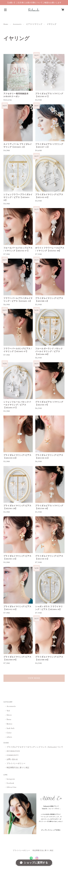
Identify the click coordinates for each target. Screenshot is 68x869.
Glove (9, 715)
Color (9, 733)
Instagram (11, 779)
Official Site (11, 787)
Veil (8, 711)
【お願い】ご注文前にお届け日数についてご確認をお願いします (34, 2)
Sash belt (11, 728)
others (9, 737)
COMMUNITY (13, 755)
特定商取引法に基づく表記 (18, 768)
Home (5, 24)
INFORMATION (13, 751)
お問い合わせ (12, 759)
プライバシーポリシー (16, 763)
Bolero (9, 724)
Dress (9, 719)
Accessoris (17, 24)
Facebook (10, 783)
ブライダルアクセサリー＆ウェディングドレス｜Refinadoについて (35, 747)
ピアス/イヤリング (34, 24)
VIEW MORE (34, 678)
